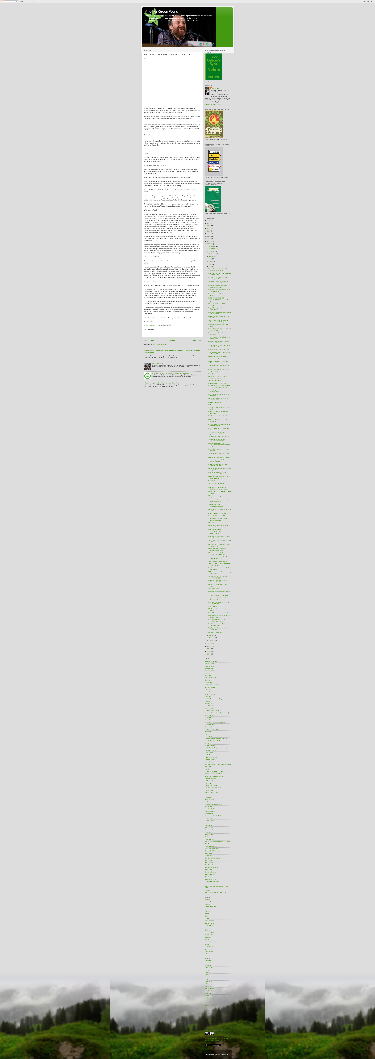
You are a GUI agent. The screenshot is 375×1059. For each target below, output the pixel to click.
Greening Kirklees (210, 727)
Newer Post (149, 341)
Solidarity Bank (209, 839)
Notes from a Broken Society (214, 771)
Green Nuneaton (210, 720)
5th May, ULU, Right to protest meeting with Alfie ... (217, 278)
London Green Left (211, 757)
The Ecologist (209, 860)
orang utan (208, 970)
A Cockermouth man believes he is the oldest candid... (219, 424)
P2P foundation (210, 781)
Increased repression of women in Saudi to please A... (218, 602)
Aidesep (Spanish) (210, 666)
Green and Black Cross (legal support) (217, 713)
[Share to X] (166, 325)
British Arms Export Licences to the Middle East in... (219, 568)
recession (208, 986)
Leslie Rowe (209, 755)
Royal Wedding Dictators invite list (218, 356)
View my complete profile (213, 104)
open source (209, 967)
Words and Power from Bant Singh (215, 892)
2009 (209, 646)
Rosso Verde (209, 818)
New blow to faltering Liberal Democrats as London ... (217, 620)
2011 (209, 244)
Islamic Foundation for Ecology (214, 741)
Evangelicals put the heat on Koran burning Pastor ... (219, 616)
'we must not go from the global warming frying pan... (218, 576)
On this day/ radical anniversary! (215, 776)
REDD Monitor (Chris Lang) (213, 804)
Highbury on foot (210, 734)
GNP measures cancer (212, 710)
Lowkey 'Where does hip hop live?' (219, 349)
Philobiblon (208, 797)
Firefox (207, 939)
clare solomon (209, 920)
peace (207, 974)
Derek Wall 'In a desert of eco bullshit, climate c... (217, 377)
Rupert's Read (209, 820)
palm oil (207, 972)
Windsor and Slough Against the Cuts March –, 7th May (218, 321)
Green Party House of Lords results (219, 513)
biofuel (207, 913)
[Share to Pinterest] (170, 325)
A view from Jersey (211, 661)
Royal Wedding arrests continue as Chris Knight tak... (219, 308)
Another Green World (161, 11)
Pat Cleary (208, 783)
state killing (208, 993)
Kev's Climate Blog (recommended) (216, 748)
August (211, 256)
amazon (207, 904)
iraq (206, 956)
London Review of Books (212, 963)
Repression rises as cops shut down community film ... (219, 312)
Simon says (208, 832)
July (210, 259)
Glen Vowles (209, 708)
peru (206, 977)
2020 (209, 223)
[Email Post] (158, 325)
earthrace (208, 928)
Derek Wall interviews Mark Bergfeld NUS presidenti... (219, 510)
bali (206, 909)
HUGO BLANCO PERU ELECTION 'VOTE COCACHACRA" (219, 477)
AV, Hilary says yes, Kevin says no (218, 436)
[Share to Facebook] (168, 325)
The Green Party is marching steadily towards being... (217, 439)
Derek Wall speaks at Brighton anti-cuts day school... (219, 624)
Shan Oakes (209, 827)
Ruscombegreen (210, 823)
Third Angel (208, 869)
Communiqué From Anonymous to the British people (219, 500)
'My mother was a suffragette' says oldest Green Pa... (219, 346)
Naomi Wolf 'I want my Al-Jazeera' (218, 516)
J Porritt (207, 743)
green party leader (211, 949)
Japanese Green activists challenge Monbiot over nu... (219, 591)
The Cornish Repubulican (213, 858)
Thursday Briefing (210, 872)
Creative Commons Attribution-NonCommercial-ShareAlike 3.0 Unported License (217, 1038)
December (212, 246)
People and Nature (211, 785)
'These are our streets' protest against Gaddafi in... (217, 519)
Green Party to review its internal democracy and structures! (170, 373)
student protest (209, 998)
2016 (209, 231)
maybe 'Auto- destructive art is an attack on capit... (218, 598)
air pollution (208, 902)
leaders (207, 958)
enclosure (208, 937)
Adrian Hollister (209, 663)
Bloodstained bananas (215, 529)
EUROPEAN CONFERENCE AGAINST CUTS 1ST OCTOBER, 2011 (219, 445)
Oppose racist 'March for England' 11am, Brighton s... (218, 370)
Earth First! (208, 696)
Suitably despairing (211, 846)
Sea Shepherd (209, 988)
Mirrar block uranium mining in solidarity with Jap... (217, 464)
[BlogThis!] (164, 325)
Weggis (207, 890)
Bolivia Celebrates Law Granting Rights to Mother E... (218, 362)
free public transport (211, 942)
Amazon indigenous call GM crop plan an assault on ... (218, 341)
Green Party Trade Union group (215, 722)
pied (206, 979)
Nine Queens (212, 374)
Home (172, 341)
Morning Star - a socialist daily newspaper (218, 764)
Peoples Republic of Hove (213, 787)
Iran (206, 953)
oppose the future (210, 778)
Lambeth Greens (210, 750)
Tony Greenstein (210, 874)
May (210, 264)
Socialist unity (209, 834)
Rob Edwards (209, 813)
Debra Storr (208, 692)
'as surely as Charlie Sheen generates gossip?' (216, 433)
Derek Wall (215, 88)
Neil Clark (208, 766)
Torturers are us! (213, 359)
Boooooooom (209, 682)
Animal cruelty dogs (211, 906)
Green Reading (210, 724)
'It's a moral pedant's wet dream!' (218, 595)
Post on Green (209, 799)
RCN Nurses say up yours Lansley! (219, 457)
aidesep (207, 899)
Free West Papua (210, 706)
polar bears (208, 981)
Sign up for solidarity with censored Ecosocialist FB (219, 290)
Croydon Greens (210, 687)
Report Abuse (210, 1005)
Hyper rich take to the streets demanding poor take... (217, 549)
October (211, 251)
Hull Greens (208, 736)
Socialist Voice (209, 837)
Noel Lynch (208, 769)
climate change (209, 923)
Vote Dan (211, 522)
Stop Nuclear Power (211, 844)
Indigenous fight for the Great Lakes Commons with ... (219, 273)
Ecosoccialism (209, 932)
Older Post (196, 341)
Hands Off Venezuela (211, 729)
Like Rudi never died (214, 402)
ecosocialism (209, 934)
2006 (209, 654)
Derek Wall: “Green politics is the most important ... (218, 398)
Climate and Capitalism (212, 684)
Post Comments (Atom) (160, 344)
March (211, 635)
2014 (209, 236)
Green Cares (209, 715)
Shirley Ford (209, 830)
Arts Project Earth (210, 677)
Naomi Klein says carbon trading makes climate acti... (218, 526)
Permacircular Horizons (212, 792)
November (212, 248)
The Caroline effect (214, 504)
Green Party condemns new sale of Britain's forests (219, 390)
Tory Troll (208, 876)
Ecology (207, 930)
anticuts (207, 673)
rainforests (208, 984)
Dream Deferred (210, 694)
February (212, 638)
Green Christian (210, 717)
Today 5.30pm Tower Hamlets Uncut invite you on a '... (219, 564)
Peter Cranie (209, 795)
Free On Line (209, 703)
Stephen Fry (209, 995)
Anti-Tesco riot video (214, 380)
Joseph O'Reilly (210, 745)
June (210, 261)
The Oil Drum (209, 862)
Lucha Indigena (210, 759)
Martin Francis (209, 762)
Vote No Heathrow (157, 363)
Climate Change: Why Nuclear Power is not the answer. (217, 553)
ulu (206, 1000)
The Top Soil (209, 865)
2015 (209, 233)
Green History (212, 606)
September (212, 254)
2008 (209, 649)
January (211, 640)
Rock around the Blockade (213, 816)
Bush (206, 916)
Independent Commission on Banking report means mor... (217, 488)
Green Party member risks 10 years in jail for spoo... (219, 337)
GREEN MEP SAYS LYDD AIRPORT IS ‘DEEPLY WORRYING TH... (219, 386)
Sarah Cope (208, 825)
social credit (208, 991)
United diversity (210, 884)
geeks (207, 944)
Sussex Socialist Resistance (213, 851)
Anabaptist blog (210, 671)
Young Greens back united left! (217, 561)
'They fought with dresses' (216, 506)
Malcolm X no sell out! (215, 405)
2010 (209, 644)
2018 (209, 226)
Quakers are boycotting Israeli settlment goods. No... (217, 557)
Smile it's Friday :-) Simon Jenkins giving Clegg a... (218, 532)
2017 (209, 228)
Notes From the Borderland (213, 773)
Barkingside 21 (209, 680)
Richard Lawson (210, 811)
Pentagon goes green (215, 632)
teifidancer (211, 480)
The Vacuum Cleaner (211, 867)
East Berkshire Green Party (213, 699)
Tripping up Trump (210, 879)
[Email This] (162, 325)
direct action (209, 925)
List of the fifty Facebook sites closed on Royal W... (217, 286)
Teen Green (208, 853)
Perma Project (209, 790)
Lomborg (208, 960)
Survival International (211, 848)
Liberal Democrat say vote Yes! (218, 613)
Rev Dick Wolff (209, 809)
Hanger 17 (208, 731)
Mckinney (208, 965)
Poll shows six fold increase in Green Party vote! (217, 581)
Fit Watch (208, 701)
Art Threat (208, 675)
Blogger (217, 1056)
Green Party (209, 946)
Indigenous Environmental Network (216, 738)
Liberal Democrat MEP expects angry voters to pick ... (218, 473)
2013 (209, 239)
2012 (209, 241)
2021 (209, 220)
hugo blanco (209, 951)
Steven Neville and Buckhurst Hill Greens (217, 841)
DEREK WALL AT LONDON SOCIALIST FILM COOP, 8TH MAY (218, 299)
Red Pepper (208, 802)
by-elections (208, 918)
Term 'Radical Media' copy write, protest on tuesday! (218, 282)
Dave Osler (208, 689)
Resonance (208, 806)
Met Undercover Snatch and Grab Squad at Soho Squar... (218, 269)
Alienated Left (209, 668)
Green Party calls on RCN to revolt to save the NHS (219, 460)
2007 (209, 651)
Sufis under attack (214, 588)
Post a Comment (152, 333)
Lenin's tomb (209, 752)
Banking (207, 911)
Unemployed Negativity (212, 881)
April (210, 266)
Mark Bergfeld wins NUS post (217, 383)
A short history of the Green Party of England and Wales (162, 383)
